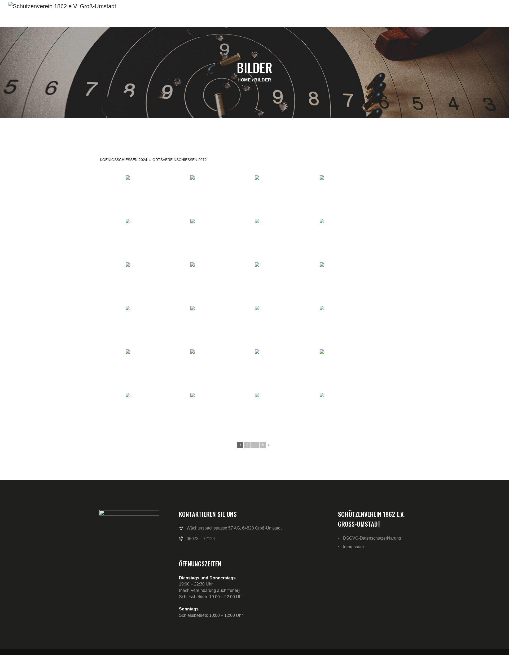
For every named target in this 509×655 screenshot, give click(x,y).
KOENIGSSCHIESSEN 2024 (123, 160)
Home (244, 80)
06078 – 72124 (201, 538)
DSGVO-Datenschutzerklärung (372, 538)
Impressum (353, 547)
